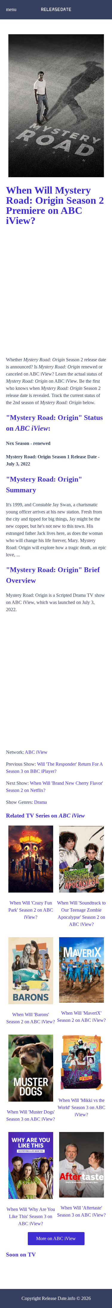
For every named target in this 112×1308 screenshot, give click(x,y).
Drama (40, 802)
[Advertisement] (56, 288)
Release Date (54, 1298)
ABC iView (36, 752)
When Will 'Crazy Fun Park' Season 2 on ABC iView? (30, 910)
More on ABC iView (56, 1238)
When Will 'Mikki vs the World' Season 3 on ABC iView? (81, 1107)
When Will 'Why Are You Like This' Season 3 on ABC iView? (31, 1216)
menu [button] (11, 9)
